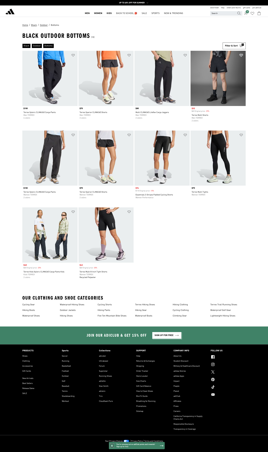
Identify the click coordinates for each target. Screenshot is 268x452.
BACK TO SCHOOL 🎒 (126, 13)
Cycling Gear (28, 305)
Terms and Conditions (153, 441)
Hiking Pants (104, 310)
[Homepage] (10, 12)
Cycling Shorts (105, 305)
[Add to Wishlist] (73, 55)
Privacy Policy (137, 441)
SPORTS (155, 13)
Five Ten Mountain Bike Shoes (112, 316)
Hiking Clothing (180, 305)
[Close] (112, 445)
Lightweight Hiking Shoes (222, 316)
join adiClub (256, 8)
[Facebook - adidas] (228, 357)
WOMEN (98, 13)
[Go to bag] (259, 13)
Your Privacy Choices (114, 441)
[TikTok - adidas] (228, 387)
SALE (144, 13)
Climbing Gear (180, 316)
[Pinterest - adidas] (228, 380)
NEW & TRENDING (173, 13)
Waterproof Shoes (31, 316)
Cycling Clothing (181, 310)
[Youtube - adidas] (228, 395)
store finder (214, 8)
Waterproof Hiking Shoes (72, 305)
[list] (122, 46)
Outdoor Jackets (68, 310)
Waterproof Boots (143, 316)
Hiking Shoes (66, 316)
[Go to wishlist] (252, 13)
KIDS (109, 13)
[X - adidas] (228, 372)
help (222, 8)
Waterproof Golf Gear (220, 310)
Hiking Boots (28, 310)
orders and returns (234, 8)
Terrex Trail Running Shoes (223, 305)
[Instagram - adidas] (228, 365)
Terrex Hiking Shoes (145, 305)
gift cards (246, 8)
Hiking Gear (141, 310)
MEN (87, 13)
